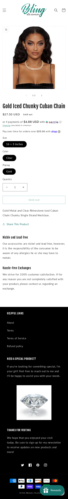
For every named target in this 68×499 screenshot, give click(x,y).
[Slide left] (26, 95)
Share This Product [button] (18, 224)
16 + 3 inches (14, 144)
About (10, 322)
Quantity (7, 179)
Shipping (6, 125)
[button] (4, 10)
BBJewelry (29, 493)
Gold (9, 171)
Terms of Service (16, 338)
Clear (9, 157)
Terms (10, 330)
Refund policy (15, 346)
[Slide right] (42, 95)
